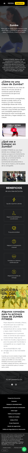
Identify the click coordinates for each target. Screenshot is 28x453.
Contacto (14, 401)
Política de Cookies (14, 417)
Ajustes (4, 450)
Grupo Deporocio (14, 423)
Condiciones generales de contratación (14, 407)
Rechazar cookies (18, 447)
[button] (4, 3)
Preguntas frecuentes (14, 398)
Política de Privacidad (14, 413)
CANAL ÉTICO (14, 420)
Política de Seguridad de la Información (14, 429)
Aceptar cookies (7, 447)
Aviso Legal (14, 410)
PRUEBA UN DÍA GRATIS (10, 294)
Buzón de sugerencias (14, 426)
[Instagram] (16, 384)
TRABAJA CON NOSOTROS (14, 404)
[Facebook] (12, 384)
